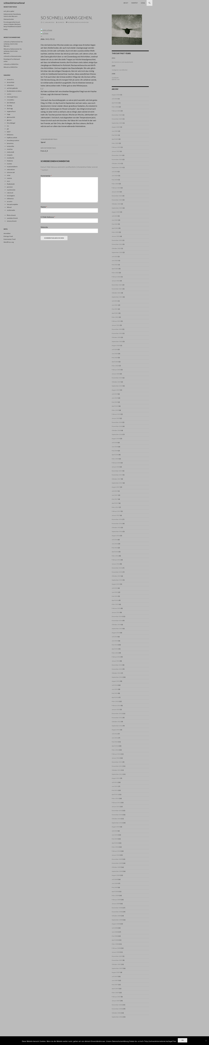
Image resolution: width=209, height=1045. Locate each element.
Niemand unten (9, 19)
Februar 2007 (116, 997)
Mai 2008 (115, 936)
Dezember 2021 (117, 285)
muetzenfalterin (12, 166)
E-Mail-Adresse (48, 217)
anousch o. (10, 79)
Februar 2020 (116, 370)
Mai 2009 (115, 887)
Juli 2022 (115, 256)
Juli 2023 (115, 216)
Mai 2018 (115, 451)
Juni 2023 (115, 220)
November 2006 (117, 1009)
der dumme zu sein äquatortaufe (122, 62)
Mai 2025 (115, 135)
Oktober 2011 (116, 770)
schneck (61, 22)
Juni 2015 (115, 592)
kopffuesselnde (12, 137)
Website (44, 227)
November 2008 (117, 912)
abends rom (115, 79)
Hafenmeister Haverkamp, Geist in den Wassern (13, 44)
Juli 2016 (115, 539)
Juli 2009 (115, 879)
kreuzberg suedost (13, 140)
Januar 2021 (116, 325)
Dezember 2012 (117, 713)
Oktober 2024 (116, 163)
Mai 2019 (115, 402)
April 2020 (115, 362)
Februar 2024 (116, 188)
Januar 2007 (116, 1001)
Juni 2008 (115, 932)
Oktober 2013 (116, 673)
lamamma (10, 143)
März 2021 (115, 317)
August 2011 (116, 778)
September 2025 (117, 123)
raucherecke (11, 190)
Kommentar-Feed (9, 239)
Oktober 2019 (116, 382)
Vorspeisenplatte (12, 204)
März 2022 (115, 273)
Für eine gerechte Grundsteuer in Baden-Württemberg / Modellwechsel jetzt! (12, 24)
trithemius (10, 198)
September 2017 (117, 483)
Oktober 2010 (116, 819)
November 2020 (117, 333)
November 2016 (117, 523)
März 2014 (115, 653)
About (125, 3)
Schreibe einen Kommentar (78, 22)
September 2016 (117, 531)
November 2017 (117, 475)
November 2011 (117, 766)
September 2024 (117, 167)
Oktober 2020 (116, 337)
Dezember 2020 (117, 329)
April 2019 (115, 406)
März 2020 (115, 366)
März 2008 (115, 944)
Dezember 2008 (117, 908)
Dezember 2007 (117, 956)
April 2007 (115, 988)
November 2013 (117, 669)
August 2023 (116, 212)
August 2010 (116, 827)
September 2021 (117, 297)
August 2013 (116, 681)
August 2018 (116, 438)
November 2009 (117, 863)
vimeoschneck (11, 221)
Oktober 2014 (116, 624)
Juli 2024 (115, 171)
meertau (10, 149)
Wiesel (6, 49)
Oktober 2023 (116, 204)
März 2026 (115, 107)
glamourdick (11, 117)
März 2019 (115, 410)
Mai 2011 (115, 790)
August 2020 (116, 345)
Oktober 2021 (116, 293)
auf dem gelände (12, 88)
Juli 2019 (115, 394)
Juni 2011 (115, 786)
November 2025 (117, 119)
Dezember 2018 (117, 422)
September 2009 (117, 871)
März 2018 (115, 459)
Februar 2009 (116, 900)
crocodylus (10, 100)
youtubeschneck (12, 218)
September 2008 (117, 920)
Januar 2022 (116, 281)
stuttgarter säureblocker (120, 70)
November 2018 (117, 426)
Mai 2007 (115, 984)
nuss (8, 181)
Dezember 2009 (117, 859)
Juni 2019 (115, 398)
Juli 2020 (115, 349)
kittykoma (10, 135)
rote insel (10, 193)
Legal (143, 3)
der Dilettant (11, 103)
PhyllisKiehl (11, 184)
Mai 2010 (115, 839)
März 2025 (115, 143)
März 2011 (115, 798)
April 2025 (115, 139)
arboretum (10, 85)
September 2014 (117, 628)
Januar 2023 (116, 236)
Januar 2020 (116, 374)
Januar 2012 (116, 758)
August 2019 (116, 390)
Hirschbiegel (11, 123)
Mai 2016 (115, 548)
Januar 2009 (116, 903)
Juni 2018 (115, 447)
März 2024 (115, 184)
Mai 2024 (115, 180)
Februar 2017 (116, 511)
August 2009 (116, 875)
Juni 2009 (115, 883)
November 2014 (117, 620)
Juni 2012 (115, 738)
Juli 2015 (115, 588)
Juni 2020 (115, 353)
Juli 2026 (115, 99)
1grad (49, 140)
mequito (9, 155)
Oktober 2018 (116, 430)
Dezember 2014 (117, 616)
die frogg (10, 108)
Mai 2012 (115, 742)
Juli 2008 (115, 928)
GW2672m (14, 64)
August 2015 (116, 584)
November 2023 (117, 200)
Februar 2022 (116, 277)
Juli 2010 (115, 831)
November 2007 (117, 960)
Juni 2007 (115, 980)
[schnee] (44, 33)
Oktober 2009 (116, 867)
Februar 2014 (116, 657)
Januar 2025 (116, 151)
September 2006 (117, 1017)
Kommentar (46, 176)
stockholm (115, 78)
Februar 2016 (116, 560)
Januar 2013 (116, 709)
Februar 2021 (116, 321)
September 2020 (117, 341)
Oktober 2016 (116, 527)
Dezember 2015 (117, 568)
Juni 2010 (115, 835)
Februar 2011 (116, 802)
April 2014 (115, 649)
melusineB (10, 152)
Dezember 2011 (117, 762)
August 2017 (116, 487)
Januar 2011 (116, 806)
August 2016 (116, 535)
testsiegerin (11, 196)
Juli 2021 (115, 301)
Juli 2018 (115, 442)
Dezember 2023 (117, 196)
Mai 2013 (115, 693)
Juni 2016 (115, 544)
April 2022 (115, 269)
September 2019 (117, 386)
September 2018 (117, 434)
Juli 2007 (115, 976)
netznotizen (11, 169)
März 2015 (115, 604)
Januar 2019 (116, 418)
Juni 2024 (115, 175)
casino (9, 94)
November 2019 (117, 378)
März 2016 (115, 556)
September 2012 (117, 726)
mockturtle (10, 158)
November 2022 (117, 244)
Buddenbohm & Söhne (14, 91)
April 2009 (115, 891)
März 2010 (115, 847)
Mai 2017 (115, 499)
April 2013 (115, 697)
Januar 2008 (116, 952)
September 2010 (117, 823)
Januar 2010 (116, 855)
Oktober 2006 (116, 1013)
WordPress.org (9, 242)
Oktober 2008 (116, 916)
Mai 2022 (115, 265)
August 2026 (116, 95)
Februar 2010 (116, 851)
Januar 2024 (116, 192)
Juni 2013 (115, 689)
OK (182, 1040)
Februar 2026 (116, 111)
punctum (10, 187)
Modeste (10, 161)
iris (8, 126)
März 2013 (115, 701)
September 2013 (117, 677)
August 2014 (116, 633)
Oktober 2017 (116, 479)
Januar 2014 (116, 661)
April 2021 (115, 313)
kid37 (9, 132)
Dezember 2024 (117, 155)
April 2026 (115, 103)
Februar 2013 (116, 705)
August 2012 (116, 730)
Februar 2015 (116, 608)
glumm (9, 120)
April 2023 (115, 228)
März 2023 (115, 232)
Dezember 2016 (117, 519)
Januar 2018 (116, 467)
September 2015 (117, 580)
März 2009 (115, 895)
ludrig (5, 29)
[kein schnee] (46, 30)
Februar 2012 (116, 754)
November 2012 (117, 717)
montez (9, 164)
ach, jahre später (9, 11)
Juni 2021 (115, 305)
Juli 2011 (115, 782)
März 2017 (115, 507)
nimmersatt (11, 172)
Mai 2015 (115, 596)
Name (44, 207)
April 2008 (115, 940)
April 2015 (115, 600)
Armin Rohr (10, 82)
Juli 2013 (115, 685)
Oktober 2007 (116, 964)
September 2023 (117, 208)
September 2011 (117, 774)
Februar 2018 (116, 463)
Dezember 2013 (117, 665)
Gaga (8, 114)
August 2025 (116, 127)
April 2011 (115, 794)
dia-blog (9, 105)
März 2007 (115, 992)
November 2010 (117, 815)
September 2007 (117, 968)
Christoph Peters (12, 97)
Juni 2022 (115, 260)
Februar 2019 (116, 414)
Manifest (134, 3)
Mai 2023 (115, 224)
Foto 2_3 (48, 149)
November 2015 (117, 572)
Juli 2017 (115, 491)
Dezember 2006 (117, 1005)
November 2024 (117, 159)
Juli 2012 (115, 734)
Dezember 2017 (117, 471)
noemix (9, 178)
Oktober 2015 (116, 576)
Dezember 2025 (117, 115)
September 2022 (117, 252)
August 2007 (116, 972)
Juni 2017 (115, 495)
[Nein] (206, 1040)
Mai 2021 (115, 309)
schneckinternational (14, 3)
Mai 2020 (115, 357)
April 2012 (115, 746)
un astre (9, 201)
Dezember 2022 (117, 240)
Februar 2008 (116, 948)
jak (8, 129)
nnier (8, 175)
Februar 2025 (116, 147)
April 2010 (115, 843)
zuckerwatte (11, 210)
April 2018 (115, 455)
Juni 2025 (115, 131)
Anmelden (7, 233)
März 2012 (115, 750)
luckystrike (10, 146)
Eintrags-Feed (8, 236)
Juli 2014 (115, 637)
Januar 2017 (116, 515)
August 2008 (116, 924)
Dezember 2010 (117, 810)
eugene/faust (11, 111)
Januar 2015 (116, 612)
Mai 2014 (115, 645)
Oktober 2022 (116, 248)
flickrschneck (11, 215)
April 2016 (115, 552)
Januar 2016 (116, 564)
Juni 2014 (115, 641)
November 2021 (117, 289)
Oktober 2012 (116, 721)
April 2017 (115, 503)
